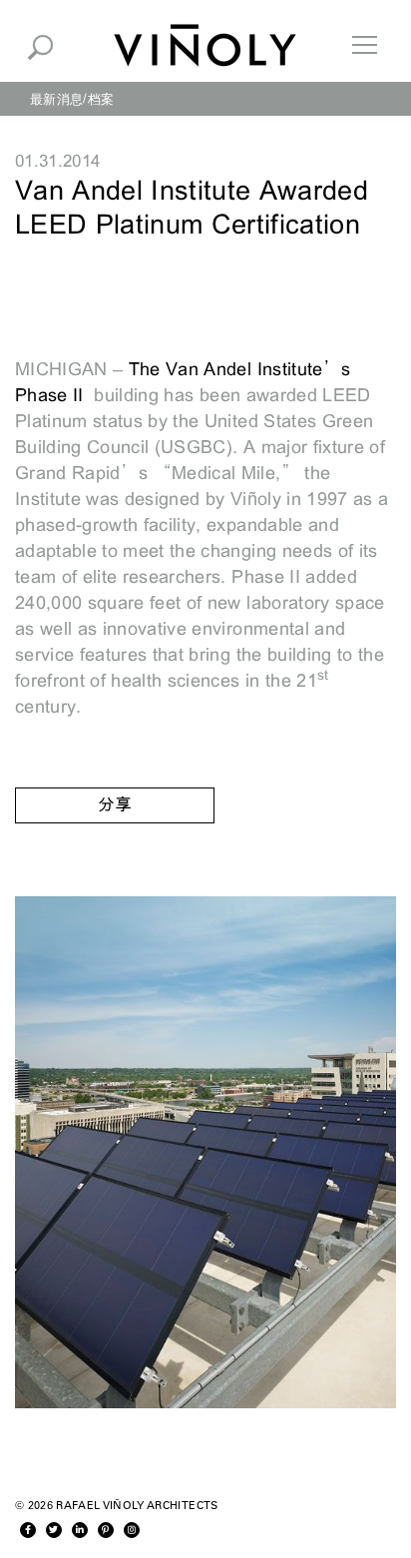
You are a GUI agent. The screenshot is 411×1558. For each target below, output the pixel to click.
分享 (115, 804)
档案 (101, 98)
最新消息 (56, 98)
